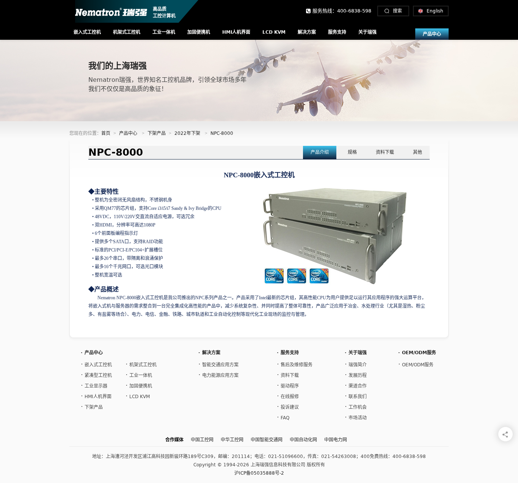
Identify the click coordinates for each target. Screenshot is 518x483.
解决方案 (307, 32)
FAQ (283, 417)
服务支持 (337, 32)
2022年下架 (187, 133)
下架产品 (157, 133)
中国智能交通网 (267, 439)
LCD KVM (274, 32)
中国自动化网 (303, 439)
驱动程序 (288, 385)
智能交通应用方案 (218, 364)
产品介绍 (320, 152)
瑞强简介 (356, 364)
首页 (105, 133)
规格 (352, 152)
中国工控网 (202, 439)
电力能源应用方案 (218, 374)
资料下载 (385, 152)
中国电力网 (335, 439)
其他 (417, 152)
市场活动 (356, 417)
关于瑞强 (367, 32)
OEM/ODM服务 (415, 364)
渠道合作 (356, 385)
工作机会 (356, 406)
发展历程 (356, 374)
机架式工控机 (126, 32)
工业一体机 (163, 32)
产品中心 (432, 34)
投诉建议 (288, 406)
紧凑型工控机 (96, 374)
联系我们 (356, 396)
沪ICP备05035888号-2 (259, 473)
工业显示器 (94, 385)
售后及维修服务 (294, 364)
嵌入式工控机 (87, 32)
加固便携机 (198, 32)
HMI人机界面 (236, 32)
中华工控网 (232, 439)
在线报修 (288, 396)
